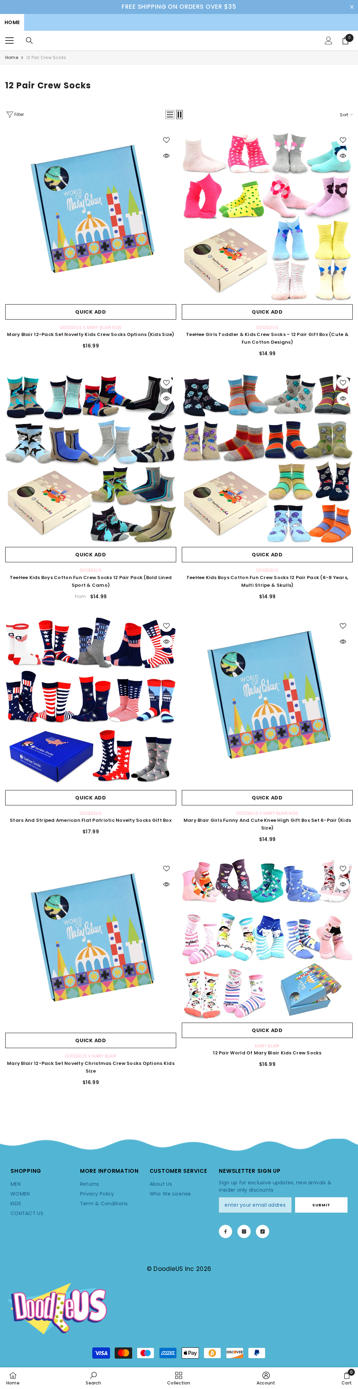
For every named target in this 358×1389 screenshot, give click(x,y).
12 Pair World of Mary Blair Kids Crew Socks (267, 1053)
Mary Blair (267, 1046)
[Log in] (328, 40)
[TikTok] (262, 1231)
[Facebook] (225, 1231)
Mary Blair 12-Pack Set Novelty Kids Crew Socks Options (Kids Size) (90, 334)
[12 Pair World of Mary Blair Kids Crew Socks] (267, 938)
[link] (179, 1145)
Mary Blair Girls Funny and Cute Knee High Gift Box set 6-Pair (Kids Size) (267, 824)
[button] (169, 114)
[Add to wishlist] (166, 139)
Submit (321, 1205)
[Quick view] (166, 155)
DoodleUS (267, 327)
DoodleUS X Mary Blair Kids (91, 327)
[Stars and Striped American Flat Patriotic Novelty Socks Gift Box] (90, 701)
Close (352, 6)
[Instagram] (244, 1231)
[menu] (9, 40)
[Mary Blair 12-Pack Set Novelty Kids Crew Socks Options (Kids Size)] (90, 215)
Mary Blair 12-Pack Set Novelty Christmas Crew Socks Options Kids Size (90, 1067)
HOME (12, 22)
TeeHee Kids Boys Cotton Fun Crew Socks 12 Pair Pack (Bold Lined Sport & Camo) (91, 581)
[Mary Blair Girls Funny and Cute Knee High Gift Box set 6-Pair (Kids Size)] (267, 701)
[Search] (29, 40)
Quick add (90, 311)
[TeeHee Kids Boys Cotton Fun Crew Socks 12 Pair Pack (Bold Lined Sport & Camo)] (90, 458)
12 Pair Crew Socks (46, 57)
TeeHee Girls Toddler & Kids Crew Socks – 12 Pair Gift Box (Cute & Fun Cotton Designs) (267, 338)
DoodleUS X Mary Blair (90, 1056)
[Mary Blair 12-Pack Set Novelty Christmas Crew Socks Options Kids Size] (90, 943)
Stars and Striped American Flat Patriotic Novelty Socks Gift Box (91, 820)
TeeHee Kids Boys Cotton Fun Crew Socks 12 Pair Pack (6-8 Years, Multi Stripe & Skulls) (267, 581)
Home (11, 57)
